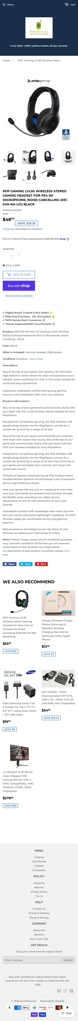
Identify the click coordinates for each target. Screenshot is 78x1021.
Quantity (8, 248)
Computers (39, 870)
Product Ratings (39, 917)
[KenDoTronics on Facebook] (59, 991)
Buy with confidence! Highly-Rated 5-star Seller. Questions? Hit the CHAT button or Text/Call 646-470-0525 (37, 980)
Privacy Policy (39, 891)
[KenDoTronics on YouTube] (71, 991)
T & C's (39, 896)
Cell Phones (39, 861)
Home (6, 60)
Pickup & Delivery (39, 913)
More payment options (19, 295)
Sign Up (68, 960)
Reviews (39, 934)
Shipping (8, 228)
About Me (39, 930)
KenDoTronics (28, 1000)
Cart (72, 4)
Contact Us (39, 908)
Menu (10, 4)
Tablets (39, 865)
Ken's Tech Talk (39, 938)
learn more (36, 358)
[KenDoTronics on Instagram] (65, 991)
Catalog (39, 857)
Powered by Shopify (52, 1000)
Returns (39, 887)
